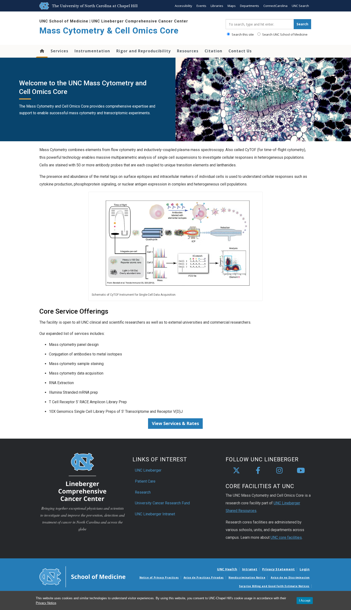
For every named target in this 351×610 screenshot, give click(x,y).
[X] (236, 470)
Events (201, 6)
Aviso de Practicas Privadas (204, 577)
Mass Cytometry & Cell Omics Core (109, 31)
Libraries (217, 6)
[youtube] (301, 470)
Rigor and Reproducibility (143, 51)
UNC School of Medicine (63, 21)
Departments (249, 6)
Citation (213, 51)
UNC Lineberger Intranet (155, 514)
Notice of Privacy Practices (159, 577)
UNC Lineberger (148, 470)
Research (143, 492)
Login (305, 569)
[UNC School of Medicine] (82, 576)
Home (42, 51)
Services (59, 51)
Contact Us (240, 51)
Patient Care (145, 481)
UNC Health (227, 569)
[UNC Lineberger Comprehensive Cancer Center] (82, 476)
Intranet (249, 569)
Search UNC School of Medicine (284, 34)
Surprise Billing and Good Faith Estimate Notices (274, 586)
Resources (187, 51)
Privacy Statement (278, 569)
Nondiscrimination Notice (247, 577)
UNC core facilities (286, 537)
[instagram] (279, 470)
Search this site (242, 34)
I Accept (304, 600)
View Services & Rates (175, 423)
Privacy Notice (46, 603)
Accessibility (183, 6)
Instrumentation (92, 51)
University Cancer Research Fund (162, 503)
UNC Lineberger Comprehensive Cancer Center (139, 21)
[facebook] (258, 470)
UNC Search (300, 6)
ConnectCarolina (275, 6)
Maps (232, 6)
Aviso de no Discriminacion (290, 577)
